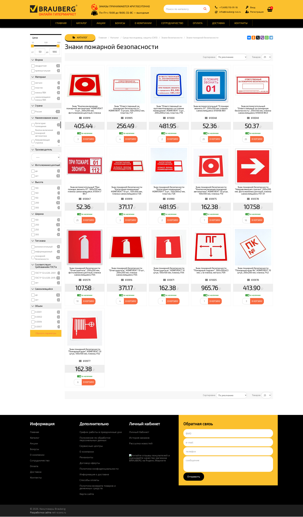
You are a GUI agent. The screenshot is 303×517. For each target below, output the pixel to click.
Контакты (241, 22)
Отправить (193, 476)
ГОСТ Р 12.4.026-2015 (45, 278)
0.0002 (38, 317)
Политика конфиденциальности (99, 468)
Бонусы (120, 22)
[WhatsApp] (267, 38)
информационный (43, 251)
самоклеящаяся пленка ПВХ (42, 98)
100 (37, 188)
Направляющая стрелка (42, 141)
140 (37, 193)
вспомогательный (44, 246)
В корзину (88, 139)
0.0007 (38, 326)
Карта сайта (87, 493)
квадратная (41, 65)
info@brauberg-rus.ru (230, 11)
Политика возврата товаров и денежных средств (98, 487)
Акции (101, 22)
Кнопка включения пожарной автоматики (44, 133)
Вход (252, 7)
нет (37, 176)
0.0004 (38, 321)
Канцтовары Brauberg (53, 9)
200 (37, 202)
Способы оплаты (89, 479)
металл (38, 83)
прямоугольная (42, 70)
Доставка (218, 22)
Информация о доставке (94, 474)
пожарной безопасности (42, 257)
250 (37, 229)
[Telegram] (271, 38)
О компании (143, 22)
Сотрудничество (172, 22)
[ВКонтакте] (249, 38)
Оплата (197, 22)
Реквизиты (86, 457)
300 (37, 207)
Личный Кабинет (139, 431)
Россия (38, 111)
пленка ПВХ (40, 92)
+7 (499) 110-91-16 (228, 7)
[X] (258, 38)
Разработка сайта (40, 512)
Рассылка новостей (140, 443)
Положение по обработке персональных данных (95, 439)
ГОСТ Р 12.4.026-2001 (45, 273)
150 (36, 198)
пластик (39, 87)
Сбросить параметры (46, 333)
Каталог (81, 22)
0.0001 (38, 312)
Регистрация (257, 11)
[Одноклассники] (253, 38)
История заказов (139, 437)
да (36, 171)
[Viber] (262, 38)
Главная (61, 22)
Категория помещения (40, 125)
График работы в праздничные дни (101, 431)
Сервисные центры (91, 445)
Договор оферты (90, 462)
